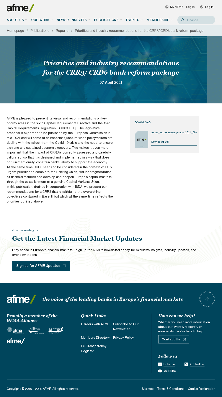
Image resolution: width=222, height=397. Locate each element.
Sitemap (148, 388)
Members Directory (95, 337)
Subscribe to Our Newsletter (126, 326)
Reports (62, 30)
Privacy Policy (123, 337)
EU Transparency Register (93, 348)
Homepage (15, 30)
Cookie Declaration (201, 388)
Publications (39, 30)
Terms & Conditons (170, 388)
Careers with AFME (95, 324)
